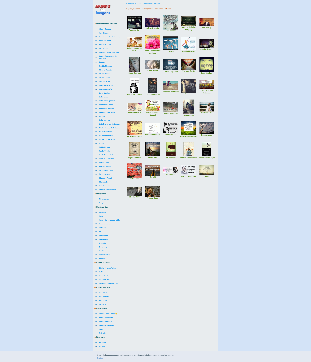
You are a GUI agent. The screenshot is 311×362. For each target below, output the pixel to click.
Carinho (102, 228)
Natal (101, 329)
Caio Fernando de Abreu (109, 52)
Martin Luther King (107, 139)
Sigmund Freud (105, 178)
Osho (101, 143)
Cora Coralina (104, 93)
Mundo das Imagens (133, 4)
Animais (102, 342)
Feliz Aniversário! (106, 317)
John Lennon (104, 120)
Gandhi (102, 116)
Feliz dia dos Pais (106, 325)
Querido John (105, 279)
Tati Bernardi (104, 186)
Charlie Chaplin (105, 70)
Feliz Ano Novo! (105, 321)
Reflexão (102, 333)
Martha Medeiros (106, 135)
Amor (101, 216)
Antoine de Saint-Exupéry (109, 37)
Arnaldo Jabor (105, 41)
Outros (102, 346)
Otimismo (103, 247)
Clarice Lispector (106, 85)
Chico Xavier (104, 78)
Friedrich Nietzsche (107, 112)
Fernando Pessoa (106, 108)
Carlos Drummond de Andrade (108, 57)
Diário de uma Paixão (108, 268)
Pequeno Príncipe (106, 159)
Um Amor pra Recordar (108, 283)
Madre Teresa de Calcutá (109, 128)
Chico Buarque (105, 74)
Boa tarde (103, 300)
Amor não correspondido (109, 220)
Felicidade (103, 235)
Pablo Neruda (104, 147)
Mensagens (104, 199)
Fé (100, 231)
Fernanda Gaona (106, 105)
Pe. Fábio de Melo (106, 155)
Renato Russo (105, 166)
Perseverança (104, 255)
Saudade (102, 259)
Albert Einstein (105, 29)
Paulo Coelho (104, 151)
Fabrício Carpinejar (107, 101)
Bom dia (102, 304)
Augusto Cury (105, 44)
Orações (102, 203)
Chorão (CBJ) (104, 81)
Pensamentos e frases (151, 4)
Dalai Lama (103, 97)
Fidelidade (103, 239)
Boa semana (104, 297)
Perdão (102, 251)
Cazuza (102, 62)
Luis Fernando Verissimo (109, 124)
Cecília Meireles (105, 66)
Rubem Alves (104, 174)
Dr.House (103, 272)
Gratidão (102, 243)
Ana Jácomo (104, 33)
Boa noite (103, 293)
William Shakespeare (107, 190)
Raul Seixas (104, 163)
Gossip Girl (103, 276)
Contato (100, 358)
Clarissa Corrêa (105, 89)
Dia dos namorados (107, 314)
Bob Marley (103, 48)
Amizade (102, 212)
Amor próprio (104, 224)
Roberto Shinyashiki (107, 170)
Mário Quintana (105, 132)
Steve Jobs (103, 182)
